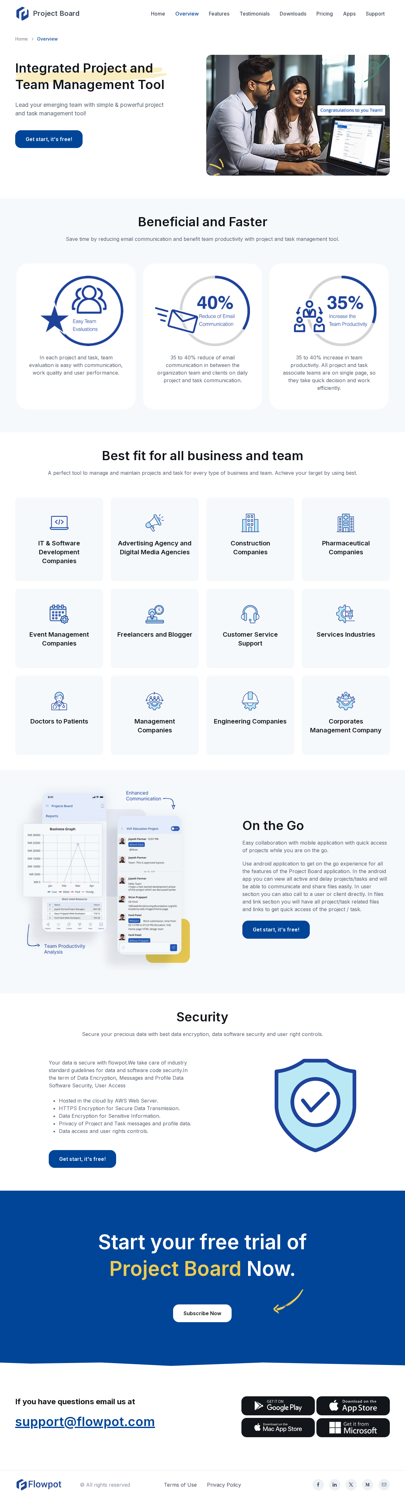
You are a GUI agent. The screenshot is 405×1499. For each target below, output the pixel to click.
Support (375, 13)
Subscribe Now (202, 1313)
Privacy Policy (224, 1485)
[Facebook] (318, 1484)
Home (158, 13)
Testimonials (255, 13)
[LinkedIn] (334, 1484)
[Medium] (367, 1484)
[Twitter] (351, 1484)
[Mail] (384, 1484)
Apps (349, 13)
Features (219, 13)
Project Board (56, 13)
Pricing (324, 13)
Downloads (293, 13)
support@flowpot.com (85, 1421)
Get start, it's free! (49, 139)
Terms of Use (180, 1485)
